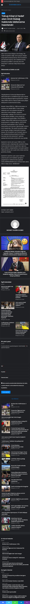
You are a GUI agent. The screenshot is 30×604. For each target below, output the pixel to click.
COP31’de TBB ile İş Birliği (18, 459)
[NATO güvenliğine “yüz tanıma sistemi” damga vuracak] (6, 508)
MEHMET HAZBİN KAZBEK (9, 28)
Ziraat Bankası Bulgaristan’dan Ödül (17, 446)
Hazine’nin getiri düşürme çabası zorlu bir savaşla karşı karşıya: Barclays (13, 494)
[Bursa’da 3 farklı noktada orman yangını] (6, 468)
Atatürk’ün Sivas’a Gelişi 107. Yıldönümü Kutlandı (21, 296)
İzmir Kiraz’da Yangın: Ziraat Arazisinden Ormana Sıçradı (22, 332)
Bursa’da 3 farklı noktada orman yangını (18, 466)
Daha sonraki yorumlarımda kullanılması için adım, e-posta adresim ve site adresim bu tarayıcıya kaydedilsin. (14, 385)
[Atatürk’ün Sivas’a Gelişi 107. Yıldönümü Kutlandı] (22, 289)
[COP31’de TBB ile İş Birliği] (6, 461)
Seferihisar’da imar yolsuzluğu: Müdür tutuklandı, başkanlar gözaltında (19, 520)
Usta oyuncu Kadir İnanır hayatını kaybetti (21, 304)
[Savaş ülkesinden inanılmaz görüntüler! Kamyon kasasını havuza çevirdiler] (6, 474)
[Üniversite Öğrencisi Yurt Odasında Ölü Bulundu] (5, 87)
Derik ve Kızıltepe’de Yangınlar (19, 486)
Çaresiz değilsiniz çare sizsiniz (19, 499)
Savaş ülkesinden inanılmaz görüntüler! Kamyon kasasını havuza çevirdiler (19, 474)
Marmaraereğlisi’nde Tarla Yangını (12, 1)
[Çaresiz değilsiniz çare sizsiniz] (6, 501)
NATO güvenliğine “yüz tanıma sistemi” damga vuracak (19, 506)
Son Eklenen (15, 398)
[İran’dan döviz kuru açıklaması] (6, 482)
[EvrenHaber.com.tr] (15, 4)
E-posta (3, 371)
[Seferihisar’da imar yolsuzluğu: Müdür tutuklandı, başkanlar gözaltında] (6, 520)
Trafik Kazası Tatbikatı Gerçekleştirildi (7, 323)
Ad (2, 366)
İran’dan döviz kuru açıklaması (16, 480)
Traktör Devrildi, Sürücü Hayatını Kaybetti (18, 526)
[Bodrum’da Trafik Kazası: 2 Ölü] (5, 80)
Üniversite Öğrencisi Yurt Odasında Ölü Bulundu (18, 411)
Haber (9, 10)
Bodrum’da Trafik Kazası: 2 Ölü (19, 78)
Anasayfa (5, 10)
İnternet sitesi (4, 377)
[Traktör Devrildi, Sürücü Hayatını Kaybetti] (6, 528)
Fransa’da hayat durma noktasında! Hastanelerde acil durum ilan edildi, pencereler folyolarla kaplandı (7, 314)
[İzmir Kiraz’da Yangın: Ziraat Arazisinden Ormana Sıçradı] (22, 325)
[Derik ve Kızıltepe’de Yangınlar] (6, 488)
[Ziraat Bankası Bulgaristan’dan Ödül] (6, 447)
